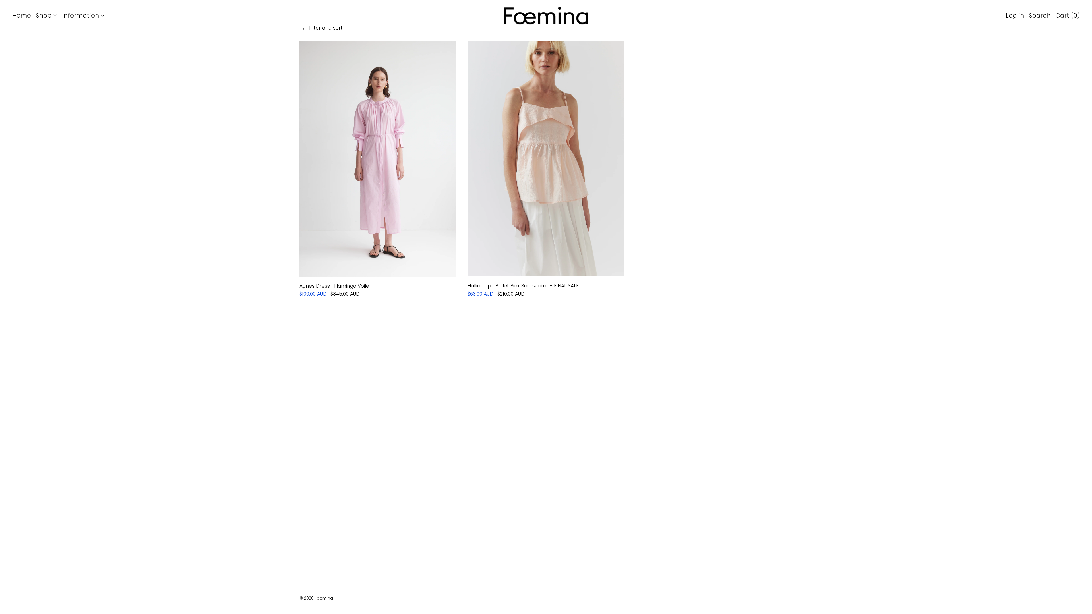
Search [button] (1039, 15)
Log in (1015, 15)
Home (21, 15)
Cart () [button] (1067, 15)
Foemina (324, 598)
